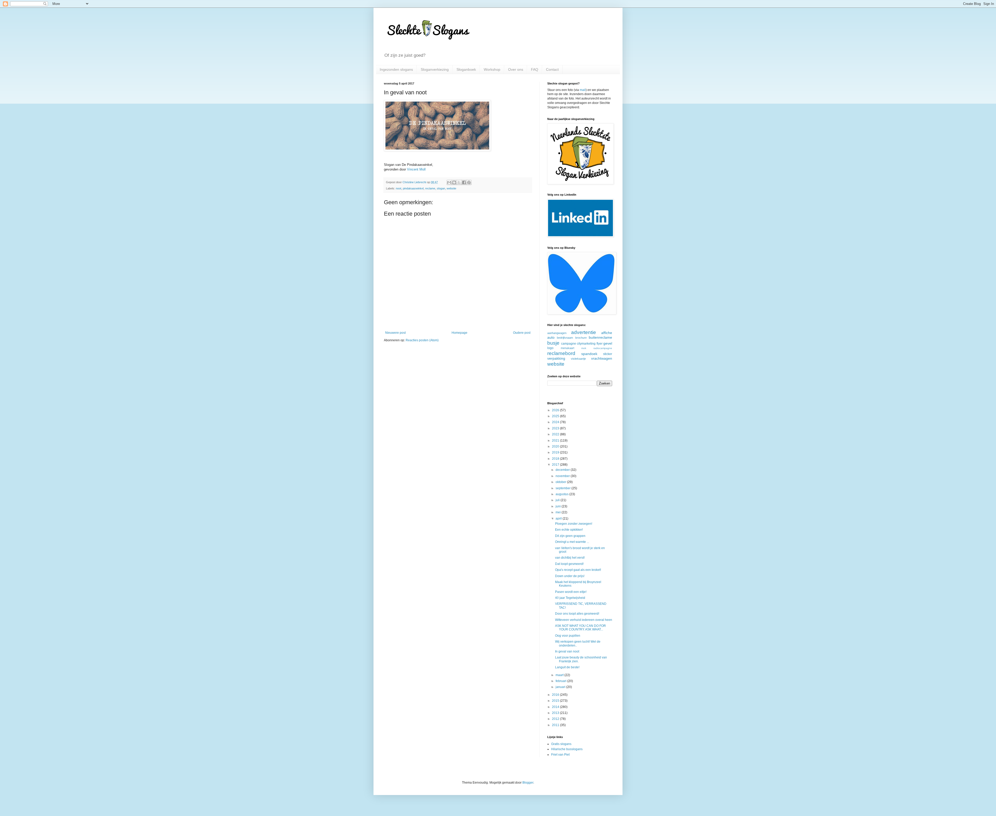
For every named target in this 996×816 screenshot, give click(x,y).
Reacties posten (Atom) (422, 340)
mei (559, 512)
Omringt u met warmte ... (572, 542)
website (451, 188)
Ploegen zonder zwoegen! (573, 524)
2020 (556, 446)
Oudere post (521, 333)
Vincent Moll (416, 169)
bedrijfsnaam (565, 337)
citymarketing (586, 343)
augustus (562, 494)
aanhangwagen (556, 333)
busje (553, 343)
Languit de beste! (567, 667)
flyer (600, 343)
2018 (556, 458)
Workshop (492, 69)
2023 (556, 428)
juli (558, 500)
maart (560, 675)
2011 (556, 725)
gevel (607, 343)
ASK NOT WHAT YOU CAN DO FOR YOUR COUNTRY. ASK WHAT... (580, 627)
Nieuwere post (395, 333)
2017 (556, 464)
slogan (441, 188)
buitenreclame (600, 337)
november (563, 476)
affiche (606, 333)
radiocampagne (602, 348)
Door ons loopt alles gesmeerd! (577, 613)
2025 (556, 416)
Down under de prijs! (569, 576)
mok (583, 348)
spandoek (589, 354)
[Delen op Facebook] (464, 182)
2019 (556, 452)
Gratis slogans (561, 744)
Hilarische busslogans (567, 749)
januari (561, 687)
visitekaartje (578, 358)
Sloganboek (466, 69)
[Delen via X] (459, 182)
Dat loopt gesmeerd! (569, 564)
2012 (556, 719)
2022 (556, 434)
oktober (561, 482)
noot (398, 188)
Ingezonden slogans (396, 69)
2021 (556, 440)
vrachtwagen (601, 358)
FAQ (534, 69)
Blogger (527, 782)
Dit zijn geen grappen (570, 536)
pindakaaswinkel (413, 188)
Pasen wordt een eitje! (570, 592)
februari (561, 681)
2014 (556, 707)
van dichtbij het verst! (570, 557)
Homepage (459, 333)
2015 (556, 701)
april (559, 518)
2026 (556, 410)
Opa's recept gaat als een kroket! (578, 570)
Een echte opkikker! (569, 529)
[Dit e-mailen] (449, 182)
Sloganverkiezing (435, 69)
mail (583, 90)
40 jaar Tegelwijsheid (570, 598)
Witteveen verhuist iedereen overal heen (583, 620)
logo (550, 348)
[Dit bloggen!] (454, 182)
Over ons (515, 69)
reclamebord (561, 353)
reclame (430, 188)
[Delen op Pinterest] (469, 182)
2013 (556, 713)
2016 (556, 695)
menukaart (567, 348)
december (563, 470)
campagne (568, 343)
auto (551, 337)
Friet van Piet (560, 754)
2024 (556, 422)
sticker (607, 354)
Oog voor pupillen (567, 635)
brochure (581, 337)
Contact (552, 69)
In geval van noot (567, 651)
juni (559, 506)
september (563, 488)
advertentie (583, 332)
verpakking (556, 358)
